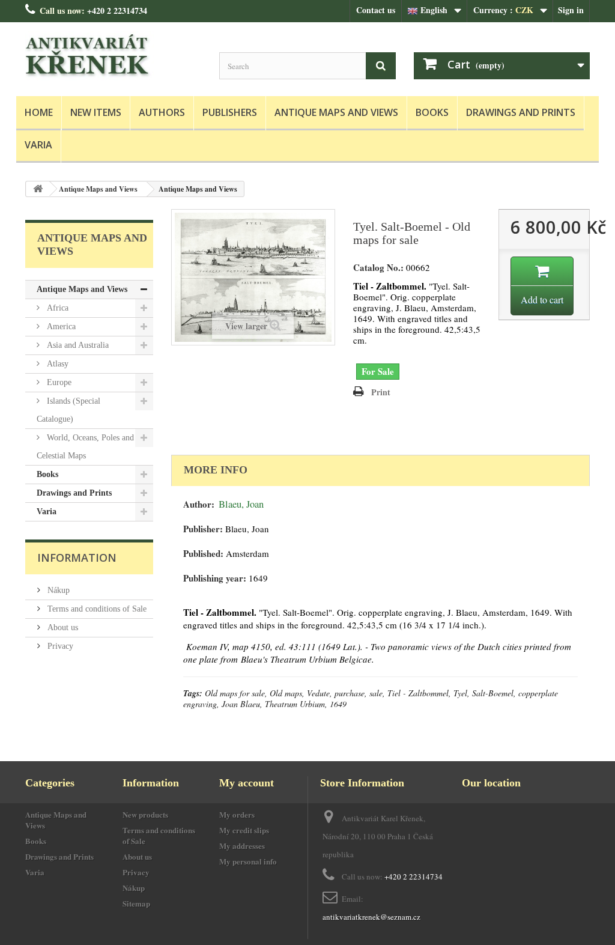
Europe (57, 382)
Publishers (229, 112)
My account (246, 783)
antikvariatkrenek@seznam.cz (371, 916)
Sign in (571, 10)
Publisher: (203, 529)
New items (95, 112)
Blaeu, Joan (241, 504)
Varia (38, 144)
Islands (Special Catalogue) (68, 410)
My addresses (242, 845)
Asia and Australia (76, 345)
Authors (162, 112)
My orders (237, 814)
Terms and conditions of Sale (96, 608)
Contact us (375, 10)
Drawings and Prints (520, 112)
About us (61, 627)
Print (380, 392)
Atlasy (56, 363)
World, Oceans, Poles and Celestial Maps (85, 446)
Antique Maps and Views (336, 112)
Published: (203, 553)
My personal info (248, 861)
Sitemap (136, 903)
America (60, 326)
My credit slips (244, 830)
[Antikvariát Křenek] (113, 56)
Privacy (59, 646)
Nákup (57, 590)
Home (39, 112)
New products (145, 814)
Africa (56, 307)
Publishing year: (214, 578)
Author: (198, 504)
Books (432, 112)
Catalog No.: (378, 267)
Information (77, 557)
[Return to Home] (37, 188)
